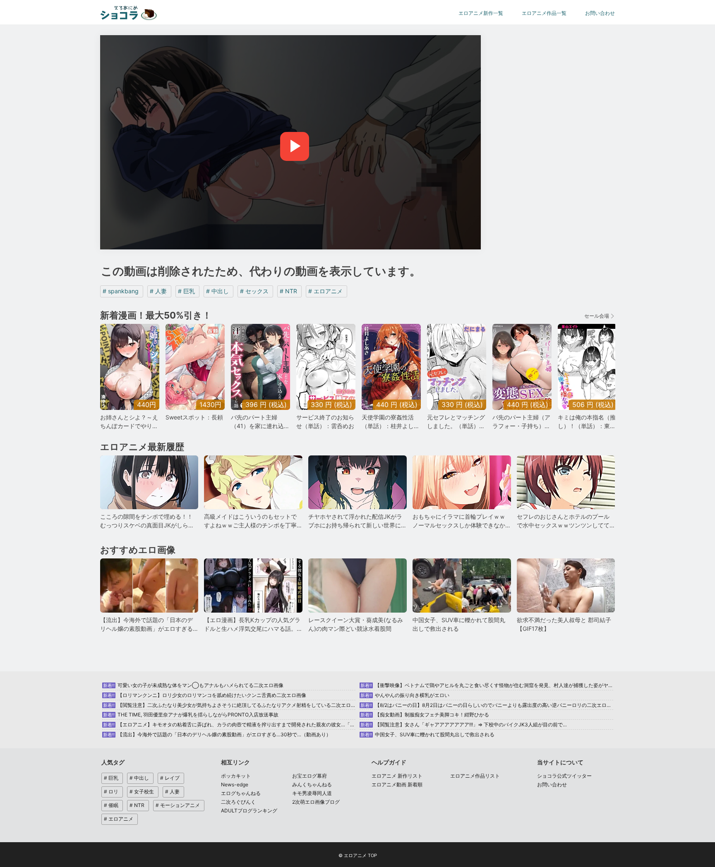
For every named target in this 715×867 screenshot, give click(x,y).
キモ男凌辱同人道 (312, 793)
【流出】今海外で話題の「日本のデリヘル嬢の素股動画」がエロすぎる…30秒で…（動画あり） (217, 734)
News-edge (234, 784)
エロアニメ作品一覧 (544, 13)
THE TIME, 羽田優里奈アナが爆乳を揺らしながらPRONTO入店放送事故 (190, 714)
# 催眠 (111, 805)
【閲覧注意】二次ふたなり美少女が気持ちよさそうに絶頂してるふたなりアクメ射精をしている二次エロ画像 (232, 705)
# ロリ (111, 791)
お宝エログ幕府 (309, 776)
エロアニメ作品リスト (475, 776)
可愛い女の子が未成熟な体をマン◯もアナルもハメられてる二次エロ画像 (193, 685)
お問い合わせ (600, 13)
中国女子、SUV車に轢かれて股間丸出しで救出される (427, 734)
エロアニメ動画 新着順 (397, 784)
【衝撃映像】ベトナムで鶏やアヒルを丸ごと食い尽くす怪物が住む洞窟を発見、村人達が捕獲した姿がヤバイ (489, 685)
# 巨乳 (186, 291)
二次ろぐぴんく (238, 802)
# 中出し (217, 291)
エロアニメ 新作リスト (397, 776)
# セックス (254, 291)
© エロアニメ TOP (357, 855)
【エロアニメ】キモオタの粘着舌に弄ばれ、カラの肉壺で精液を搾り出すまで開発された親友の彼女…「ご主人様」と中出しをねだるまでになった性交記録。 (286, 724)
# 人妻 (158, 291)
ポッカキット (236, 776)
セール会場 (596, 316)
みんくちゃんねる (312, 784)
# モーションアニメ (178, 805)
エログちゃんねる (241, 793)
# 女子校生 (142, 791)
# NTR (288, 291)
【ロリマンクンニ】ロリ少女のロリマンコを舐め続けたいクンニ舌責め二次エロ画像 (204, 695)
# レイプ (170, 778)
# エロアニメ (325, 291)
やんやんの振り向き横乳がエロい (404, 695)
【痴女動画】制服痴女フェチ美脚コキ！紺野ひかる (424, 714)
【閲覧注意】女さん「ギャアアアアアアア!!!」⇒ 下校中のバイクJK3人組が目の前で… (463, 724)
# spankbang (121, 291)
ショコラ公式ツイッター (564, 776)
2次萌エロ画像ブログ (316, 802)
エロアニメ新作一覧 (480, 13)
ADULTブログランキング (249, 810)
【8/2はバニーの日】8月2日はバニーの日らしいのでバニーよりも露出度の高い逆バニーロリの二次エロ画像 (488, 705)
